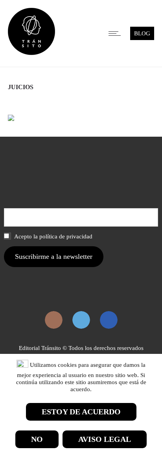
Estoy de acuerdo (81, 411)
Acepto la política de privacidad (52, 236)
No (37, 439)
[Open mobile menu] (116, 33)
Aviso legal (104, 439)
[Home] (31, 53)
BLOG (142, 33)
